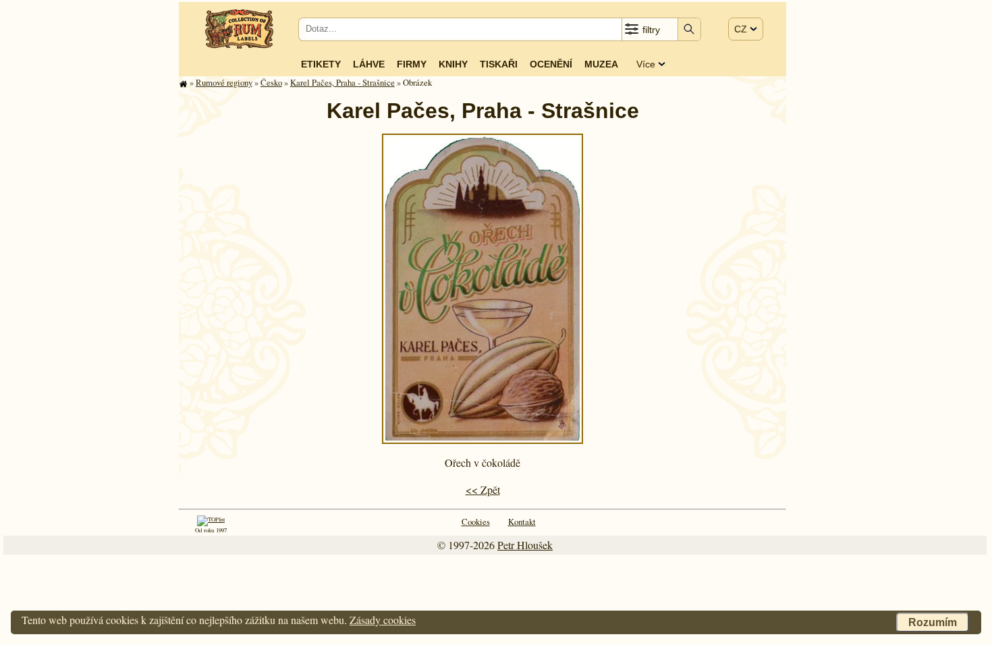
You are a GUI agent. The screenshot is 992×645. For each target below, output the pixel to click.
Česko (271, 82)
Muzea (601, 64)
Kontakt (522, 521)
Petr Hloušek (525, 545)
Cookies (476, 521)
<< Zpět (483, 489)
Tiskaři (499, 64)
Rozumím (932, 622)
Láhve (369, 64)
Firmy (411, 64)
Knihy (453, 64)
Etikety (321, 64)
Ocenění (551, 64)
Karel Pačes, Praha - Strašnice (342, 82)
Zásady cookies (383, 620)
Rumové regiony (224, 82)
